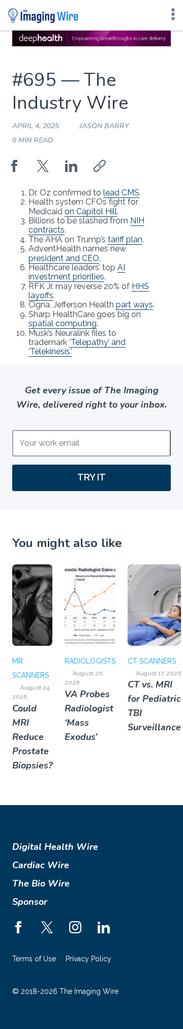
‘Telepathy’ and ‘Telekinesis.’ (77, 346)
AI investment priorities (76, 272)
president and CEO (63, 258)
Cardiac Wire (40, 865)
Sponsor (29, 902)
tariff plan (125, 239)
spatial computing (62, 323)
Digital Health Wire (55, 847)
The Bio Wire (41, 883)
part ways (134, 304)
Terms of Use (34, 959)
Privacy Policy (88, 959)
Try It (91, 477)
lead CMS (121, 192)
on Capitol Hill (91, 211)
